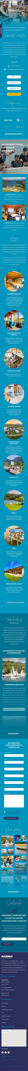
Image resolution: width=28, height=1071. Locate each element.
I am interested (12, 94)
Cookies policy (4, 1060)
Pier (2, 1013)
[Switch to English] (4, 5)
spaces (13, 76)
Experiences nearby (5, 1016)
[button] (13, 603)
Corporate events (5, 1019)
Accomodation (4, 1003)
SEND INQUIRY (11, 818)
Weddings (3, 1022)
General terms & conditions (7, 1056)
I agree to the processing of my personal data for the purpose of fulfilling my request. (13, 813)
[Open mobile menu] (1, 2)
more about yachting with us (12, 709)
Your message (7, 793)
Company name (7, 752)
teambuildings (13, 82)
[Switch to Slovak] (1, 5)
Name (5, 759)
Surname (6, 766)
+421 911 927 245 (15, 66)
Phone (6, 779)
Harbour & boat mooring (6, 1009)
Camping (3, 1006)
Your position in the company (10, 786)
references (13, 88)
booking (24, 2)
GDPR (2, 1058)
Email (5, 772)
